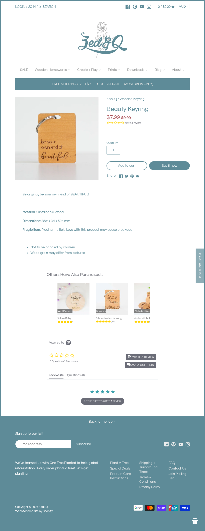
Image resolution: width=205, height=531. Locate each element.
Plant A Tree (119, 463)
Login (20, 7)
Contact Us (177, 468)
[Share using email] (137, 175)
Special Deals (120, 468)
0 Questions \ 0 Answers (64, 361)
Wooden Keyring (132, 99)
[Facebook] (128, 6)
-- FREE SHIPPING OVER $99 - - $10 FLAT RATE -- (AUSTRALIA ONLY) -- (102, 84)
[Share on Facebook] (121, 175)
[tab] (56, 375)
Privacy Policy (149, 487)
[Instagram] (149, 6)
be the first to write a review (102, 401)
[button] (140, 365)
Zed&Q (112, 99)
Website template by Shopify (34, 511)
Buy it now (169, 165)
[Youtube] (142, 6)
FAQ (172, 463)
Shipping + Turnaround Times (148, 467)
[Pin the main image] (132, 175)
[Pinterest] (135, 6)
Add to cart (127, 165)
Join (32, 7)
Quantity (112, 142)
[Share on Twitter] (126, 175)
